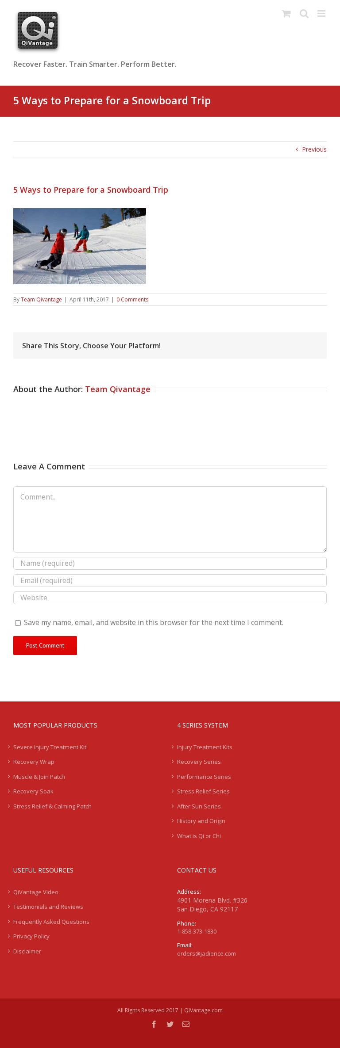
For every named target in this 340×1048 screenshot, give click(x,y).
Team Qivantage (41, 299)
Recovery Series (199, 762)
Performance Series (204, 777)
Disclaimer (27, 951)
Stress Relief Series (203, 791)
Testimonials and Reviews (48, 907)
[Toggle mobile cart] (286, 13)
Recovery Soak (33, 791)
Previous (314, 149)
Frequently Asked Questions (51, 922)
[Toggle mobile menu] (322, 13)
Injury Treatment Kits (204, 747)
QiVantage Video (35, 892)
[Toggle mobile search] (304, 13)
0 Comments (132, 299)
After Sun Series (199, 806)
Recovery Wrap (33, 762)
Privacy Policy (31, 936)
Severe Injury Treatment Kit (49, 747)
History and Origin (201, 821)
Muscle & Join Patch (39, 777)
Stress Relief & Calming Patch (52, 806)
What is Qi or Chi (199, 836)
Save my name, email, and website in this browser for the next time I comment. (153, 622)
